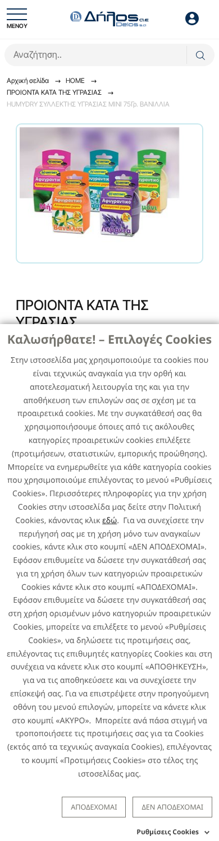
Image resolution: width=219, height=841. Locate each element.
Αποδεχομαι (94, 807)
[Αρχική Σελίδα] (109, 18)
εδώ (109, 520)
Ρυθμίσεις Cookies (167, 832)
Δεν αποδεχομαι (172, 807)
